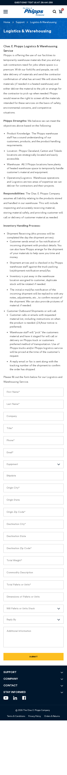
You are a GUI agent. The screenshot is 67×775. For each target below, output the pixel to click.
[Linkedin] (15, 698)
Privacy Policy (34, 716)
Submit (33, 657)
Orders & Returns (52, 716)
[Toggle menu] (8, 11)
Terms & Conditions (16, 716)
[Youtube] (5, 698)
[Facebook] (24, 698)
